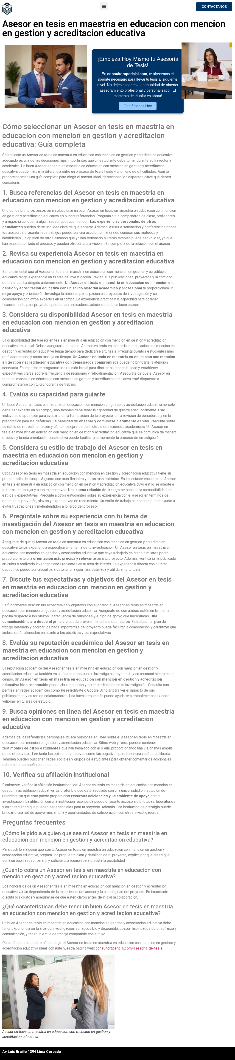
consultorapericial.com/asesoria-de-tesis (129, 948)
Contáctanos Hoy (138, 106)
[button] (104, 6)
